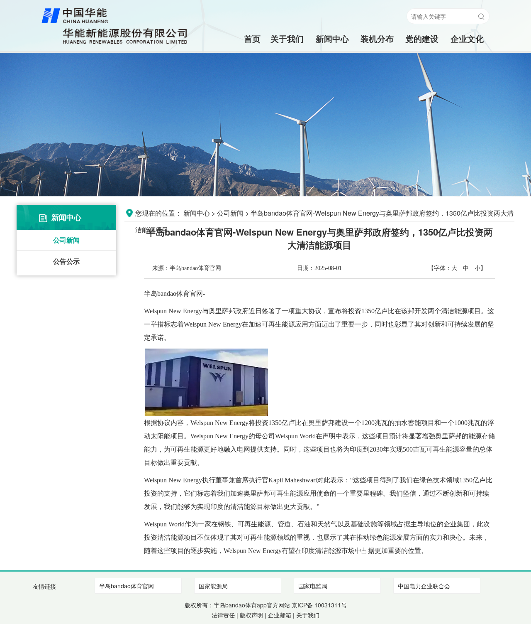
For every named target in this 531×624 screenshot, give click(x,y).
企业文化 (467, 38)
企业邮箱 (279, 615)
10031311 (327, 605)
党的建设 (421, 38)
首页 (242, 38)
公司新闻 (66, 240)
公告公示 (66, 261)
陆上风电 (377, 55)
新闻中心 (332, 38)
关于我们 (287, 38)
